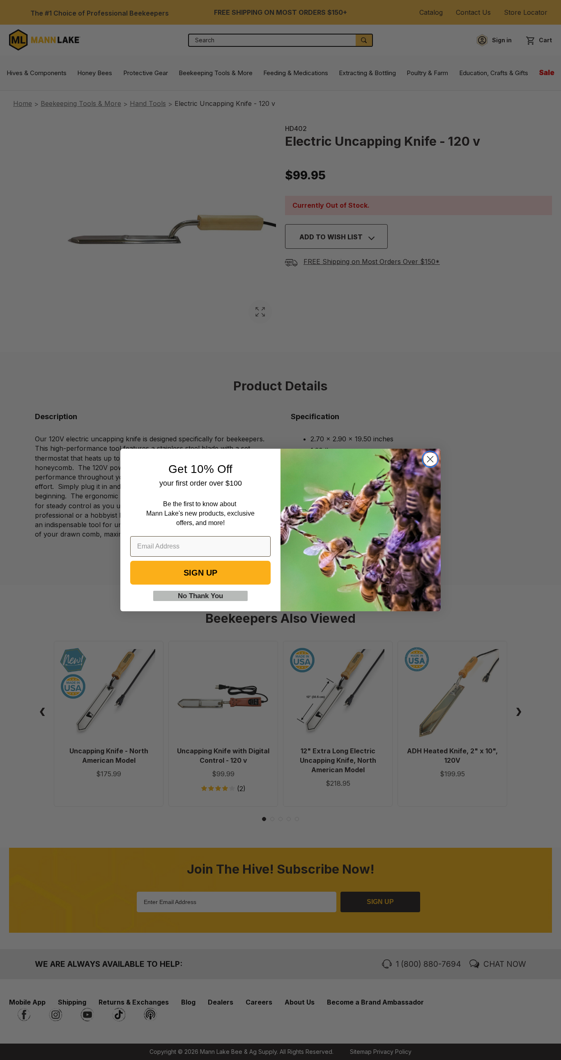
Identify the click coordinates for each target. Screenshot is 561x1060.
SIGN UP (200, 572)
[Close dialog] (430, 459)
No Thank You (200, 596)
